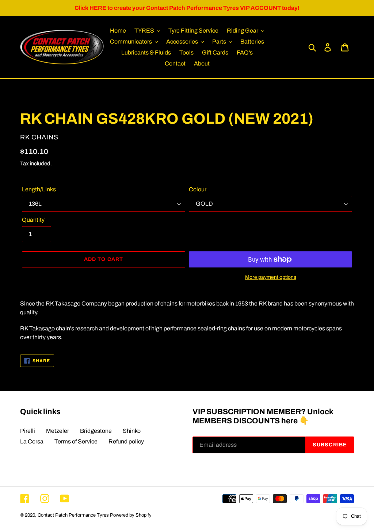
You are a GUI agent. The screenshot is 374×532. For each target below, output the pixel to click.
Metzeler (57, 431)
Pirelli (27, 431)
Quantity (33, 220)
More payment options (270, 277)
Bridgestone (96, 431)
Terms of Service (76, 441)
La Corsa (31, 441)
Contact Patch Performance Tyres (73, 515)
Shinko (132, 431)
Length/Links (39, 189)
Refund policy (126, 441)
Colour (197, 189)
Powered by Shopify (131, 515)
